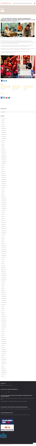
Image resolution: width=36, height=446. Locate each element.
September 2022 (4, 208)
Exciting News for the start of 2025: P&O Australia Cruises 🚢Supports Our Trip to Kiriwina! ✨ (6, 86)
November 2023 (3, 181)
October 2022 (3, 206)
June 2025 (3, 144)
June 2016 (3, 347)
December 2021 (3, 226)
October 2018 (3, 300)
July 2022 (2, 212)
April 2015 (3, 357)
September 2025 (4, 138)
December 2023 (3, 179)
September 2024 (4, 161)
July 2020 (2, 259)
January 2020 (3, 271)
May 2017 (2, 333)
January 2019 (3, 294)
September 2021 (4, 232)
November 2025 (3, 134)
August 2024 (3, 163)
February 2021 (3, 245)
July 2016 (2, 345)
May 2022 (2, 216)
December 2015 (3, 349)
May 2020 (2, 263)
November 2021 (3, 228)
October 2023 (3, 183)
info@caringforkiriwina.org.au (7, 385)
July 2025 (2, 142)
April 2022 (3, 218)
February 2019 (3, 292)
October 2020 (3, 253)
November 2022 (3, 204)
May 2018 (2, 310)
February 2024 (3, 175)
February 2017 (3, 339)
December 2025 (3, 132)
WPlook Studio (11, 444)
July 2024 (2, 165)
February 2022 (3, 222)
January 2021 (3, 247)
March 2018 (3, 314)
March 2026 (3, 126)
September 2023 (4, 185)
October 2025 (3, 136)
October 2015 (3, 353)
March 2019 (3, 290)
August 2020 (3, 257)
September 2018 (4, 302)
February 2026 (3, 128)
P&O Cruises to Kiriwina (4, 93)
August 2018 (3, 304)
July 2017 (2, 329)
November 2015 (3, 351)
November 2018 (3, 298)
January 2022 (3, 224)
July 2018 (2, 306)
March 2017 (3, 337)
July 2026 (2, 120)
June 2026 (3, 122)
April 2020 (3, 265)
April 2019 (3, 288)
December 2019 (3, 273)
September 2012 (4, 372)
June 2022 (3, 214)
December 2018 (3, 296)
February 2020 (3, 269)
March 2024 (3, 173)
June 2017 (3, 331)
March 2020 (3, 267)
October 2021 (3, 230)
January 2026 (3, 130)
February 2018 (3, 316)
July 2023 (2, 189)
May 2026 (2, 124)
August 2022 (3, 210)
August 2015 (3, 355)
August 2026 (3, 118)
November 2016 (3, 343)
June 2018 (3, 308)
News (2, 92)
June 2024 (3, 167)
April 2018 (3, 312)
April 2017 (3, 335)
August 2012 (3, 374)
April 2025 (3, 148)
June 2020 (3, 261)
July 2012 (2, 376)
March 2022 (3, 220)
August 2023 (3, 187)
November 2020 (3, 251)
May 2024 (2, 169)
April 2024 (3, 171)
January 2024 (3, 177)
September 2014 (4, 359)
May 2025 (2, 146)
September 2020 (4, 255)
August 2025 (3, 140)
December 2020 (3, 249)
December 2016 (3, 341)
